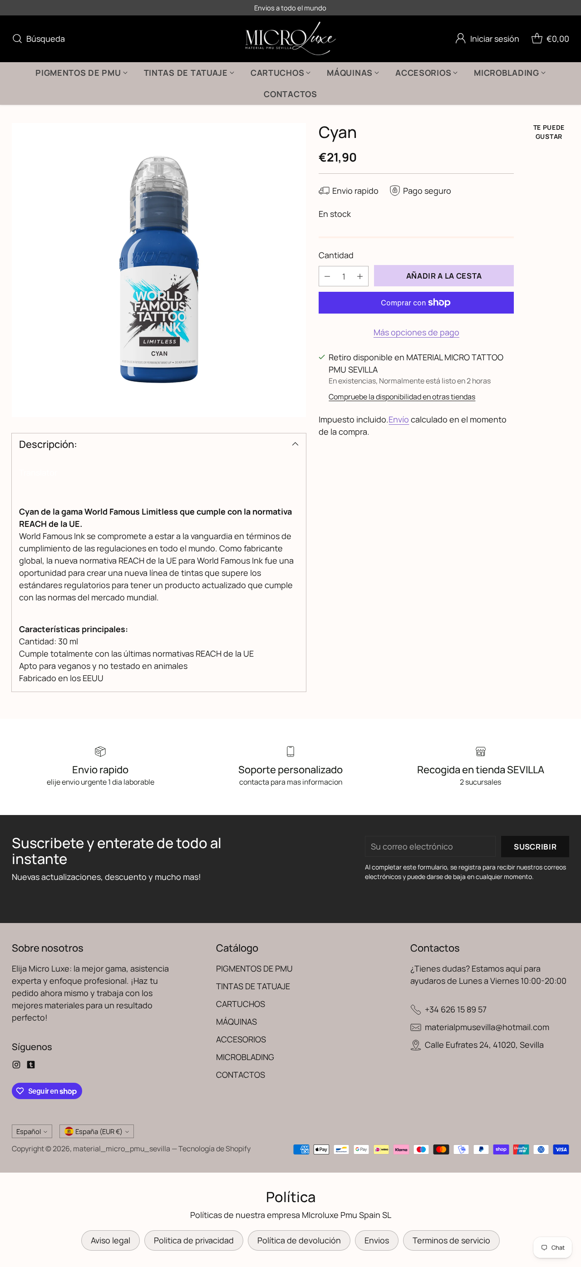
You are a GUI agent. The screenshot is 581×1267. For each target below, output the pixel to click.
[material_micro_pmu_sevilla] (290, 38)
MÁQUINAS (236, 1021)
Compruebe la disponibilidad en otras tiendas (402, 397)
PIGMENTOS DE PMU (254, 968)
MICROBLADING (245, 1056)
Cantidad (336, 255)
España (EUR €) (99, 1131)
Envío (399, 419)
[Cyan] (159, 270)
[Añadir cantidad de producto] (360, 276)
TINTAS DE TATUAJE (253, 986)
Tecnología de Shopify (214, 1149)
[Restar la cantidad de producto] (327, 276)
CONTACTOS (240, 1074)
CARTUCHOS (240, 1003)
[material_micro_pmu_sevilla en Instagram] (16, 1066)
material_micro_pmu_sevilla (121, 1149)
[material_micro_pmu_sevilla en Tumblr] (30, 1066)
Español (28, 1131)
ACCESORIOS (241, 1039)
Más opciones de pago (416, 332)
